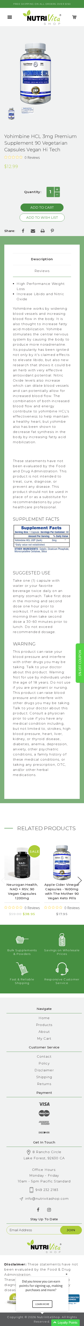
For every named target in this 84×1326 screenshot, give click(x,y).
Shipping (44, 1077)
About (44, 1032)
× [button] (66, 1274)
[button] (47, 1322)
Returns (44, 1084)
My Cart (44, 1038)
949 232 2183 (47, 1190)
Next (79, 880)
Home (44, 1018)
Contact (44, 1056)
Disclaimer (44, 1070)
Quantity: (32, 192)
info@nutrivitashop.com (47, 1199)
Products (44, 1025)
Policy (44, 1063)
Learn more (42, 1304)
